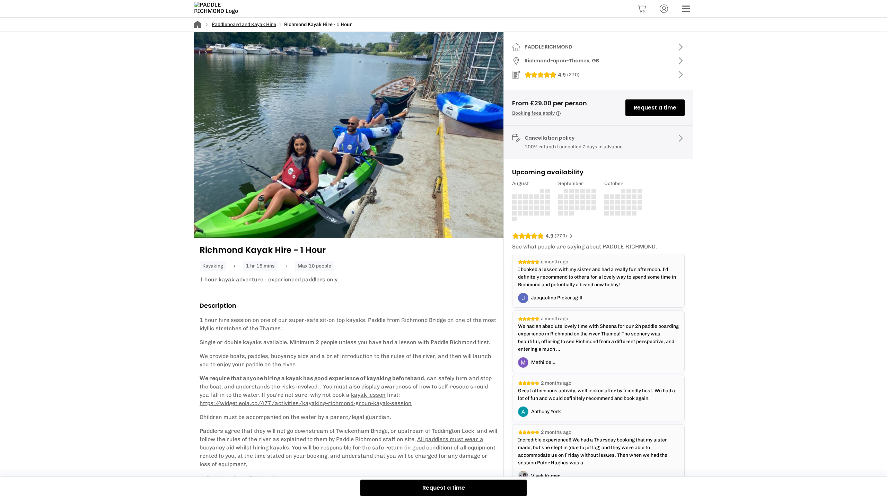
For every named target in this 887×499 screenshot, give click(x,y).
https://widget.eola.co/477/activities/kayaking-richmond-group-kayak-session (306, 403)
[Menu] (686, 9)
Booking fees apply (533, 113)
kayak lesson (368, 395)
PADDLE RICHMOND (548, 46)
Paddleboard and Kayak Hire (244, 24)
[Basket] (642, 9)
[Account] (664, 9)
